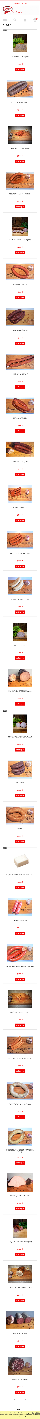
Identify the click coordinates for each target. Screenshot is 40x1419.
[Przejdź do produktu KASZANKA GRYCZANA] (20, 89)
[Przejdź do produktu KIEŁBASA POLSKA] (20, 406)
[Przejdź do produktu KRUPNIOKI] (20, 769)
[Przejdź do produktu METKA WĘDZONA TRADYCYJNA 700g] (20, 953)
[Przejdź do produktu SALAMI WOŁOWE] (20, 1320)
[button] (5, 20)
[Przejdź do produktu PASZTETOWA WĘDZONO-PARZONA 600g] (20, 1137)
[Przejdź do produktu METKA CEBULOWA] (20, 907)
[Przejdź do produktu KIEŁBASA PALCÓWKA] (20, 362)
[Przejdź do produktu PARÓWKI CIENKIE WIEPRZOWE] (20, 1045)
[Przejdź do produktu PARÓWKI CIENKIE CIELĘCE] (20, 999)
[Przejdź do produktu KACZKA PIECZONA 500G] (20, 43)
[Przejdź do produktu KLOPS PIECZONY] (20, 632)
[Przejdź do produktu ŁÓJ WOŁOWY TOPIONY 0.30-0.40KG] (20, 861)
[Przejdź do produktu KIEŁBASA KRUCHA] (20, 271)
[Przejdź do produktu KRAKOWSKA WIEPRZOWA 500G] (20, 723)
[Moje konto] (25, 20)
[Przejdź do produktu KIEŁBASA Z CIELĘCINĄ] (20, 449)
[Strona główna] (20, 10)
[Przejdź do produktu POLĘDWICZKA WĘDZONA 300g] (20, 1228)
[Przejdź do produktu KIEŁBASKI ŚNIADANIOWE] (20, 540)
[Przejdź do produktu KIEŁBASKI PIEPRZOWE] (20, 494)
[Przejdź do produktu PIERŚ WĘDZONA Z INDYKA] (20, 1182)
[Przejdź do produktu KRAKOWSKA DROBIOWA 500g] (20, 678)
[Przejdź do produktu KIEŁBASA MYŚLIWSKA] (20, 317)
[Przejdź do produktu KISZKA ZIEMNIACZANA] (20, 586)
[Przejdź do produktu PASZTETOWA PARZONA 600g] (20, 1091)
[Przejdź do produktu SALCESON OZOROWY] (20, 1366)
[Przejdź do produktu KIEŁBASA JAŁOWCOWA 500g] (20, 226)
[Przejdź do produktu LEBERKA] (20, 815)
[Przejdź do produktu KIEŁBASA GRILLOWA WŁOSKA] (20, 181)
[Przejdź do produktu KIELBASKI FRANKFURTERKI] (20, 135)
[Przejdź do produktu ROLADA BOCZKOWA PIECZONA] (20, 1274)
